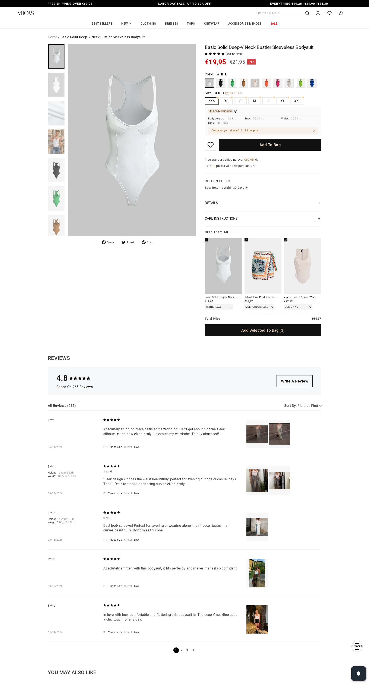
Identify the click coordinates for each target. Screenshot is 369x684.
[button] (193, 650)
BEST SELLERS (101, 23)
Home (52, 37)
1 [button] (176, 650)
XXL (297, 101)
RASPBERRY (278, 83)
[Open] (358, 673)
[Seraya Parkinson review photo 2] (279, 480)
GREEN (232, 83)
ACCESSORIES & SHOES (244, 23)
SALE (274, 23)
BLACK (221, 83)
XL (283, 101)
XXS (211, 101)
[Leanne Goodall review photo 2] (279, 434)
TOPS (191, 23)
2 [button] (181, 650)
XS (226, 101)
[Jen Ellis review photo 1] (257, 527)
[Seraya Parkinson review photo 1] (257, 480)
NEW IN (126, 23)
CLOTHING (148, 23)
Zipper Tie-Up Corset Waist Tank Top (306, 297)
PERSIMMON (266, 83)
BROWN (243, 83)
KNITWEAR (211, 23)
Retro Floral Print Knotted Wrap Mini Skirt (270, 297)
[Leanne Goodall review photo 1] (257, 434)
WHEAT (255, 83)
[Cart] (341, 13)
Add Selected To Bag (262, 330)
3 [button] (187, 650)
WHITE (209, 83)
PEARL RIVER (289, 83)
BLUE (312, 83)
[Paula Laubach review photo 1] (257, 573)
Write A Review (294, 381)
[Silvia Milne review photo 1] (257, 619)
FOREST (300, 83)
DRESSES (171, 23)
